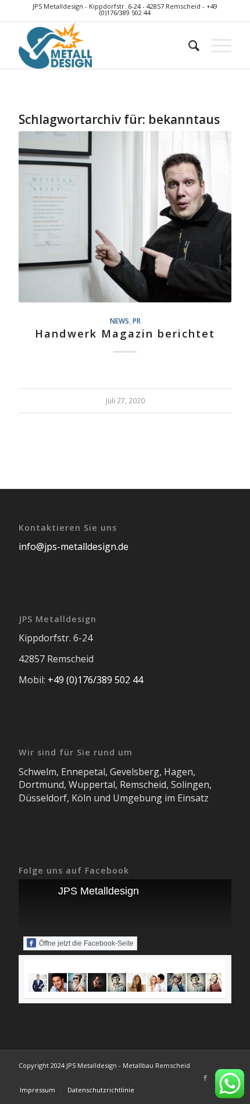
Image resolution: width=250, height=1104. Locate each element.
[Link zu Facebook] (205, 1078)
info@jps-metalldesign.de (73, 546)
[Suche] (188, 45)
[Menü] (215, 45)
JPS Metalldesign (98, 891)
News (119, 320)
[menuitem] (188, 45)
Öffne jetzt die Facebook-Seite (86, 943)
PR (137, 320)
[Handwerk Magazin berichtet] (125, 217)
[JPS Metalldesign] (103, 45)
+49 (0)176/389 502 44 (95, 679)
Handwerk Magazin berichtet (125, 333)
